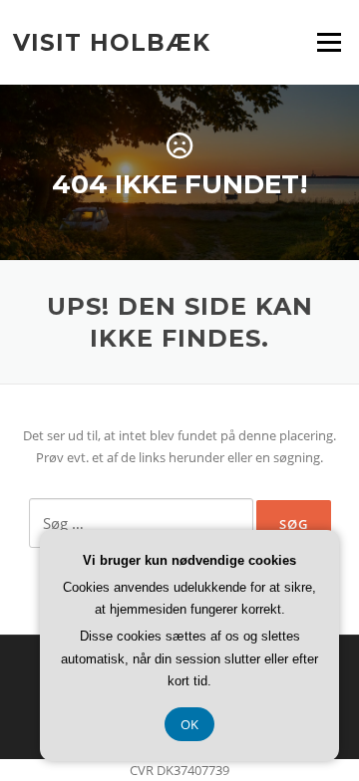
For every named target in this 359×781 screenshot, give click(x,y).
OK (189, 724)
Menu (328, 42)
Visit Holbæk (111, 42)
